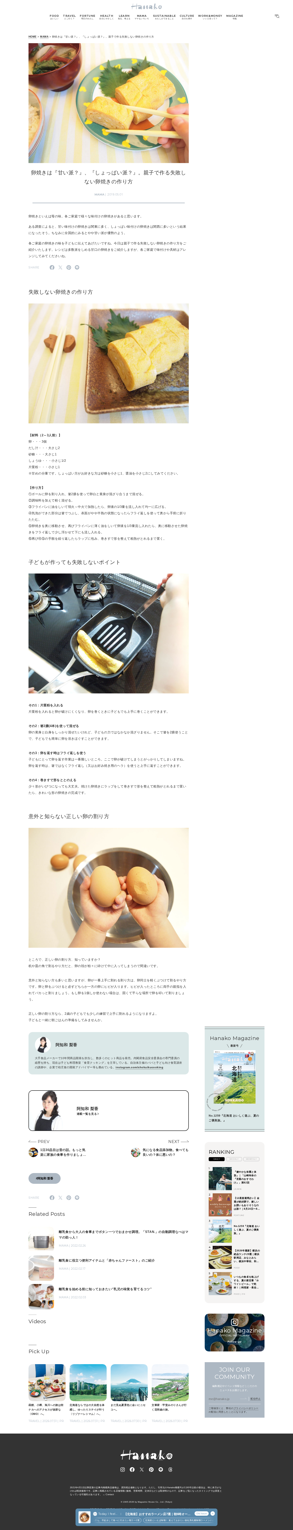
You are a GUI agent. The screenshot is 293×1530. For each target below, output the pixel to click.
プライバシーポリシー (246, 1408)
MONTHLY (251, 1159)
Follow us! (235, 1341)
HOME (33, 36)
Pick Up (39, 1351)
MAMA (44, 36)
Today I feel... (107, 1514)
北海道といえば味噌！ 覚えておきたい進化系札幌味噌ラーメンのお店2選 (160, 1520)
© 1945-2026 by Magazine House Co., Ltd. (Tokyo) (146, 1502)
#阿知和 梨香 (44, 1178)
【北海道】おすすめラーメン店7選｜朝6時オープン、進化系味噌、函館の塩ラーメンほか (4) (157, 1514)
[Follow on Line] (161, 1469)
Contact (110, 1494)
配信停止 (256, 1398)
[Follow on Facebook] (132, 1469)
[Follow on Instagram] (122, 1469)
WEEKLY (234, 1159)
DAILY (216, 1159)
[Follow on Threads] (170, 1469)
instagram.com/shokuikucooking (139, 1067)
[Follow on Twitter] (141, 1469)
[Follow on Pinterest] (151, 1469)
